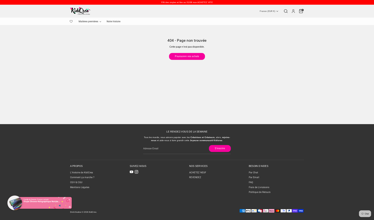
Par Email (254, 177)
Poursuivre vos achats (187, 56)
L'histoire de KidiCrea (81, 172)
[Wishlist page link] (71, 21)
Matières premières (89, 21)
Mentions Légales (79, 187)
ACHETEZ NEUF (197, 172)
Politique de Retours (260, 192)
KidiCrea (92, 212)
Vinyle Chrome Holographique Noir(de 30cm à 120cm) (42, 201)
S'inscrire (220, 148)
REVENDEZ (195, 177)
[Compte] (293, 11)
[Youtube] (131, 172)
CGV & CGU (76, 182)
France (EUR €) (267, 11)
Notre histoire (113, 21)
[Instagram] (136, 172)
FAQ (251, 182)
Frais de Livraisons (259, 187)
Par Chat (253, 172)
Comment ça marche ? (82, 177)
